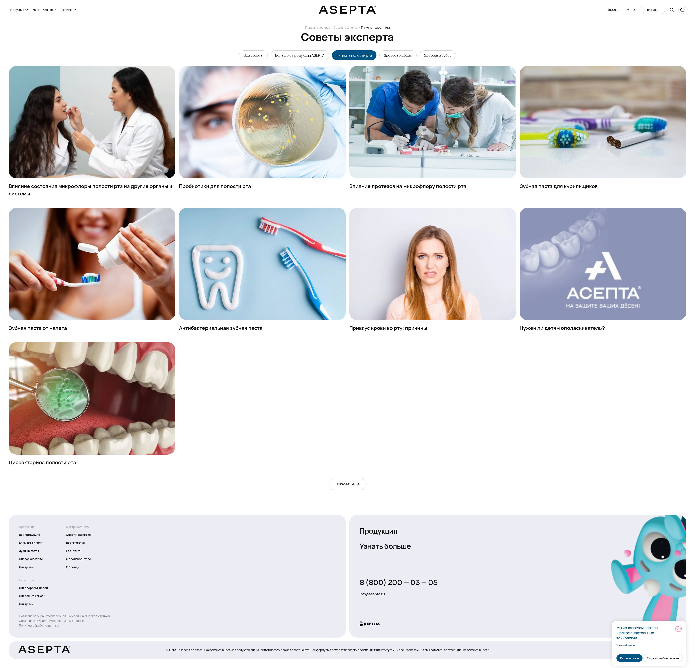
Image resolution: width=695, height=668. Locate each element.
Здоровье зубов (437, 55)
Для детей (26, 567)
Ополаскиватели (31, 559)
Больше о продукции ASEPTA (300, 55)
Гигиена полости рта (354, 55)
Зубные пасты (29, 550)
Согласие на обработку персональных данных (52, 621)
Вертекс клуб (75, 542)
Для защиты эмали (32, 596)
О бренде (72, 567)
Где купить (73, 550)
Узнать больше (385, 545)
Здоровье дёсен (398, 55)
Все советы (253, 55)
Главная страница (317, 27)
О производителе (78, 559)
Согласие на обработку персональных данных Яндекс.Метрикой (64, 616)
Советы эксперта (346, 27)
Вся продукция (29, 534)
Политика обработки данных (39, 625)
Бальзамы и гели (30, 542)
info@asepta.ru (372, 593)
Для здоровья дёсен (33, 588)
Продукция (378, 530)
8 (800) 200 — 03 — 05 (621, 10)
